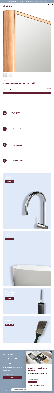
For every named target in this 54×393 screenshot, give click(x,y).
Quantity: (5, 89)
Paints (9, 361)
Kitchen (10, 356)
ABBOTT (4, 80)
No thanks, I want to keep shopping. (36, 385)
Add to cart (27, 93)
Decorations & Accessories (15, 359)
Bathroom (11, 354)
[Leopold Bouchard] (4, 354)
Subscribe (12, 377)
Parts (9, 363)
